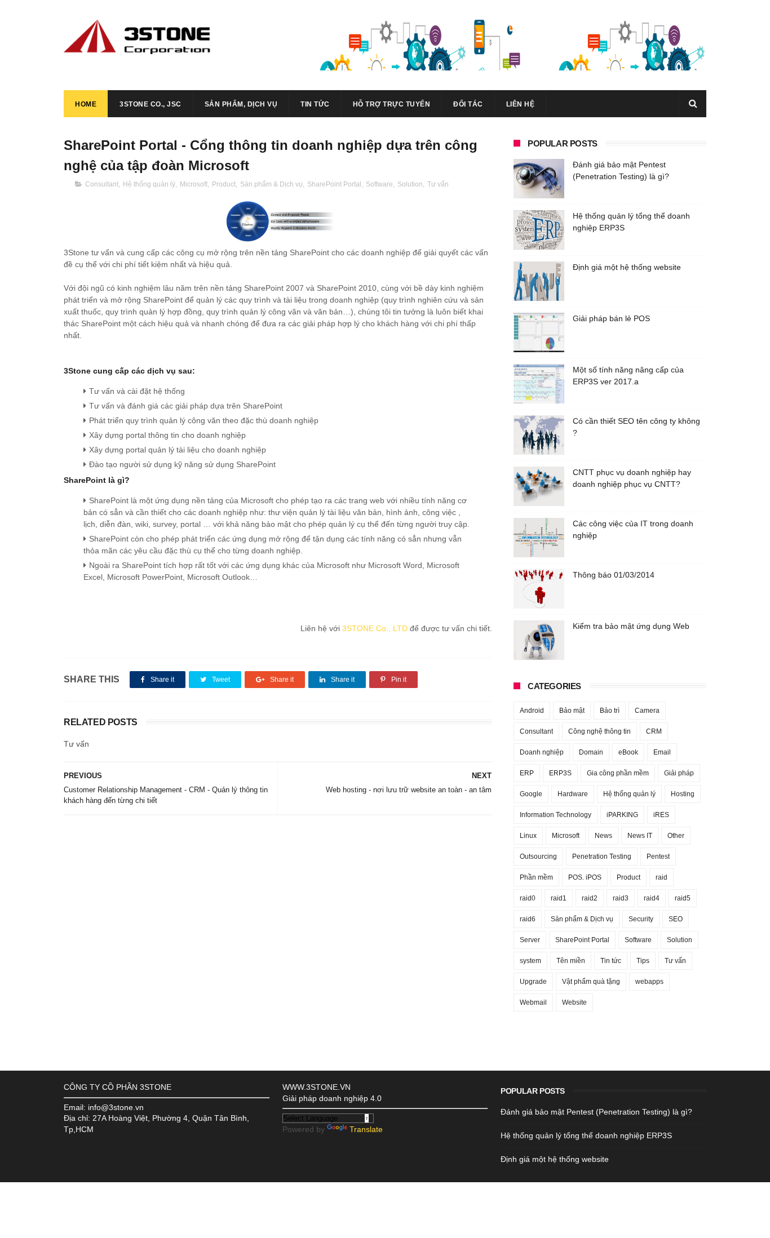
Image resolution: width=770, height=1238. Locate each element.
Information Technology (555, 815)
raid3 (621, 898)
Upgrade (533, 982)
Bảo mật (572, 711)
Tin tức (315, 104)
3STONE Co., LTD (375, 628)
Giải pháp (679, 773)
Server (530, 940)
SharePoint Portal (334, 184)
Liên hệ (520, 104)
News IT (639, 836)
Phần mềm (536, 877)
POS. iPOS (584, 877)
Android (532, 711)
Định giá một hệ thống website (627, 267)
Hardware (572, 794)
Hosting (682, 794)
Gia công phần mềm (618, 773)
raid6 (528, 919)
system (530, 961)
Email (662, 752)
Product (224, 184)
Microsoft (193, 184)
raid (661, 877)
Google (531, 794)
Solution (410, 184)
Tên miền (570, 961)
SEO (676, 919)
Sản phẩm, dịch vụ (241, 104)
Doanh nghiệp (542, 752)
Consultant (101, 184)
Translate (366, 1129)
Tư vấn (438, 184)
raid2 (590, 898)
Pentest (658, 856)
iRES (661, 815)
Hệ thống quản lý (149, 184)
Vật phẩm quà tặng (591, 982)
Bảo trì (609, 711)
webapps (649, 982)
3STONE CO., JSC (151, 104)
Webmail (533, 1002)
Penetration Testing (601, 856)
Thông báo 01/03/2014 (613, 574)
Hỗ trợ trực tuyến (392, 104)
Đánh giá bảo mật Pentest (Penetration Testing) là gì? (596, 1111)
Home (85, 104)
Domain (591, 752)
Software (379, 184)
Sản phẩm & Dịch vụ (271, 184)
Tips (642, 961)
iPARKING (622, 815)
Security (641, 919)
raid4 (652, 898)
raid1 (559, 898)
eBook (628, 752)
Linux (528, 836)
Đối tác (468, 104)
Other (675, 836)
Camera (647, 711)
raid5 (683, 898)
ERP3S (560, 773)
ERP (527, 773)
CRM (654, 731)
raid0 (528, 898)
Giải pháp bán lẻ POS (611, 318)
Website (574, 1002)
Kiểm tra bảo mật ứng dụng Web (631, 626)
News (603, 836)
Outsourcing (538, 856)
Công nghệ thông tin (599, 731)
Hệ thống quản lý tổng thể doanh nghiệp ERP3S (586, 1135)
